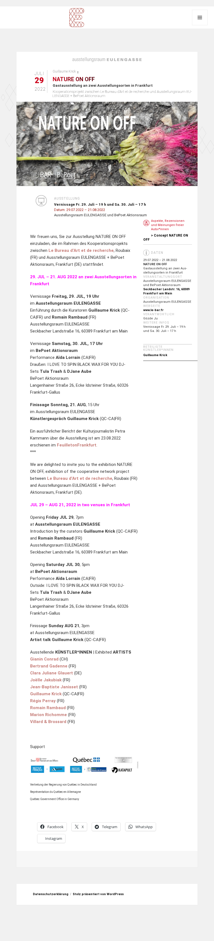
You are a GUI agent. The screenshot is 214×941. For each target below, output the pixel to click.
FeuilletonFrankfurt (76, 445)
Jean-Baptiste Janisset (54, 686)
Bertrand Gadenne (48, 666)
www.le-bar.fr (153, 310)
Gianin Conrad (44, 659)
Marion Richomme (48, 714)
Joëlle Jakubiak (46, 679)
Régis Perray (43, 700)
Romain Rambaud (48, 707)
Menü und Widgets (200, 17)
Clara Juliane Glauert (51, 673)
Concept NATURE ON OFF (165, 238)
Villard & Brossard (48, 721)
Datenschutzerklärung (50, 894)
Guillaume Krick (64, 71)
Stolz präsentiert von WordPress (98, 894)
